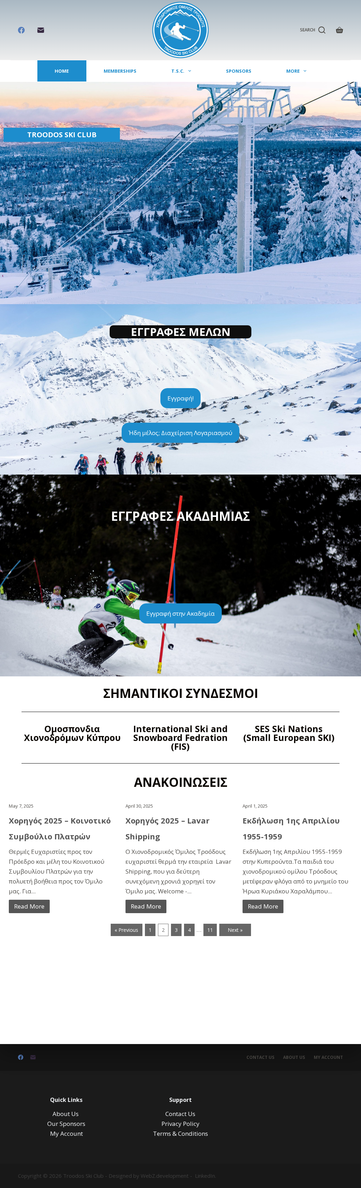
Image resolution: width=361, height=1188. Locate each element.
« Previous (126, 930)
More (293, 71)
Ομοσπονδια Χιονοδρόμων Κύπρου (72, 733)
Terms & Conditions (180, 1133)
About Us (294, 1057)
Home (62, 71)
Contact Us (260, 1057)
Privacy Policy (180, 1124)
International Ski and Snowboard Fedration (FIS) (180, 737)
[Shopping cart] (339, 30)
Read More (29, 906)
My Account (66, 1133)
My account (328, 1057)
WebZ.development (165, 1175)
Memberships (120, 71)
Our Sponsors (66, 1124)
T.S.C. (177, 71)
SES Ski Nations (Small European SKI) (289, 733)
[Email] (40, 30)
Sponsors (238, 71)
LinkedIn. (205, 1175)
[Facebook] (21, 30)
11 (210, 930)
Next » (235, 930)
